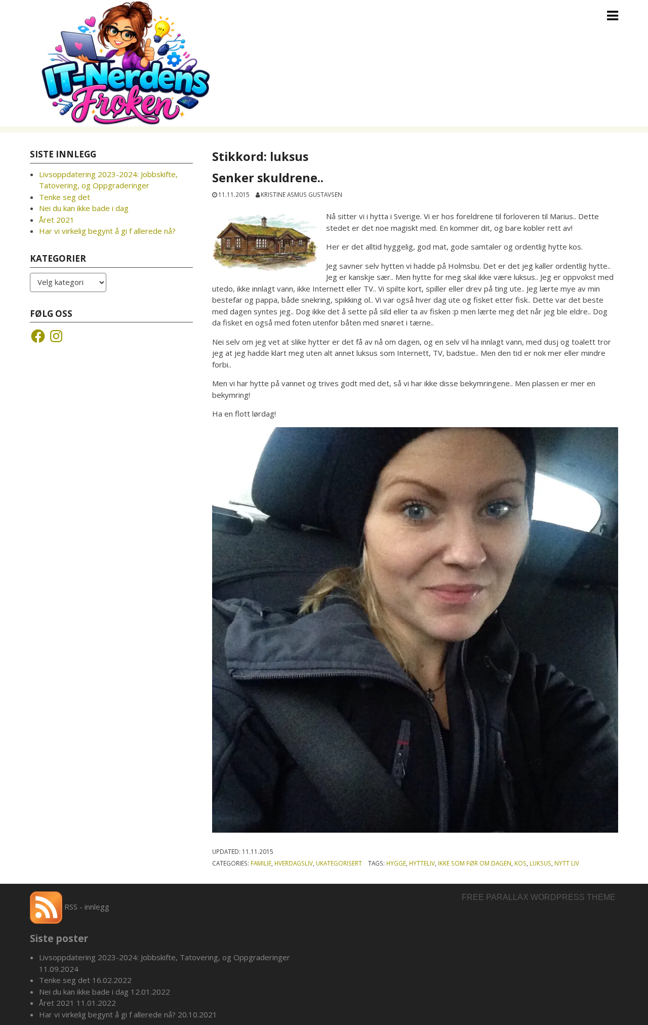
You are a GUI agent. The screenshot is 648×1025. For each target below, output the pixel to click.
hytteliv (422, 863)
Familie (261, 863)
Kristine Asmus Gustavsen (301, 194)
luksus (540, 863)
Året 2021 (56, 220)
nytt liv (566, 863)
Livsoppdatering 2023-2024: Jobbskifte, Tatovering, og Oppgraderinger (164, 957)
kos (520, 863)
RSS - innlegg (85, 906)
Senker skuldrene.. (269, 178)
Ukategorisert (339, 863)
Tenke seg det (64, 197)
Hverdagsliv (293, 863)
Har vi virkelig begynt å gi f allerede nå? (107, 231)
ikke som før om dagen (474, 863)
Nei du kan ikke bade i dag (84, 208)
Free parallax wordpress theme (539, 897)
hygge (396, 863)
